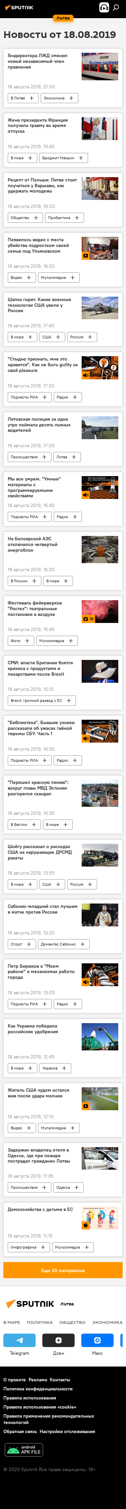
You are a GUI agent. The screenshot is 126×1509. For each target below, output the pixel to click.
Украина (49, 1068)
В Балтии (19, 824)
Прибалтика (59, 217)
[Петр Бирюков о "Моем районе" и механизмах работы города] (100, 974)
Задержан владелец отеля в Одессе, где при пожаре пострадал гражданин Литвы (39, 1155)
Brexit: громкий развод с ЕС (36, 700)
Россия (76, 336)
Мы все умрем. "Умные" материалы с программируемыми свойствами (34, 487)
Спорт (16, 944)
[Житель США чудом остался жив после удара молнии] (100, 1098)
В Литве (18, 97)
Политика (40, 1322)
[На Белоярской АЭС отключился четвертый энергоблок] (100, 549)
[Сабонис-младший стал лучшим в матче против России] (100, 915)
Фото (15, 640)
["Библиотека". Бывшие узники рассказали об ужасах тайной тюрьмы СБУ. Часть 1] (100, 731)
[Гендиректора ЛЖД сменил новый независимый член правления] (100, 66)
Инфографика (23, 1247)
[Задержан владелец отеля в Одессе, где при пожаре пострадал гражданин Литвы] (100, 1158)
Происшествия (24, 456)
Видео (16, 277)
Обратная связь (20, 1431)
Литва (61, 456)
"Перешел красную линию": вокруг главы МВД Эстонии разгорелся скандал (38, 788)
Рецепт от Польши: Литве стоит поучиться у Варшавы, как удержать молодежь (42, 185)
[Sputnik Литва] (20, 10)
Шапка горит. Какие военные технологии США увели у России (39, 305)
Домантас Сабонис (58, 944)
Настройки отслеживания (67, 1431)
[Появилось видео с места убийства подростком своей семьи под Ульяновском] (100, 248)
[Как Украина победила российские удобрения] (100, 1036)
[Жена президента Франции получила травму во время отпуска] (100, 128)
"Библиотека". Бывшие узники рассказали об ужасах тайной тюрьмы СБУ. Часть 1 (41, 728)
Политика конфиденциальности (38, 1389)
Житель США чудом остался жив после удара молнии (38, 1093)
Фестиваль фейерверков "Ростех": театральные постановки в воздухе (35, 608)
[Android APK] (24, 1450)
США (46, 336)
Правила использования (29, 1398)
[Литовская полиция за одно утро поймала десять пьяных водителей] (100, 427)
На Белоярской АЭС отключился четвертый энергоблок (32, 544)
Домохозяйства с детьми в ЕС (40, 1209)
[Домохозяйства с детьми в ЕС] (100, 1218)
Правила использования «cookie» (39, 1407)
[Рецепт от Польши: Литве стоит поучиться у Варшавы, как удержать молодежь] (100, 188)
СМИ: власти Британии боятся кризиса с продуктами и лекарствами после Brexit (40, 668)
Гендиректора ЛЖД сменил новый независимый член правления (38, 61)
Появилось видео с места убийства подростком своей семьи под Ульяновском (38, 245)
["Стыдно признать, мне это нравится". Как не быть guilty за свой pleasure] (100, 367)
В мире (17, 157)
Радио (62, 397)
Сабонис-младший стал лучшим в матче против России (43, 909)
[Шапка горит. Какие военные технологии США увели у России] (100, 308)
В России (19, 580)
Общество (20, 217)
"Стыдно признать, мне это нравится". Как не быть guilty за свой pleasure (43, 364)
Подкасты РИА (24, 397)
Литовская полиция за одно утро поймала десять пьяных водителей (39, 424)
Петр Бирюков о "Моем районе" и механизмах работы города (41, 971)
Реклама (38, 1380)
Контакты (60, 1380)
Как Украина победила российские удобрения (33, 1029)
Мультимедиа (53, 277)
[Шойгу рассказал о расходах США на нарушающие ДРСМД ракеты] (100, 855)
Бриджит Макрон (58, 157)
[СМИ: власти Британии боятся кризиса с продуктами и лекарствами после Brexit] (100, 671)
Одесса (63, 1187)
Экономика (54, 97)
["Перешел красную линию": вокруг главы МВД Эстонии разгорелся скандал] (100, 793)
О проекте (14, 1380)
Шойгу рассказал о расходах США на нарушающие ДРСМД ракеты (40, 852)
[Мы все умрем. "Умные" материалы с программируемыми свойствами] (100, 487)
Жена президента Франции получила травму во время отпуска (38, 125)
